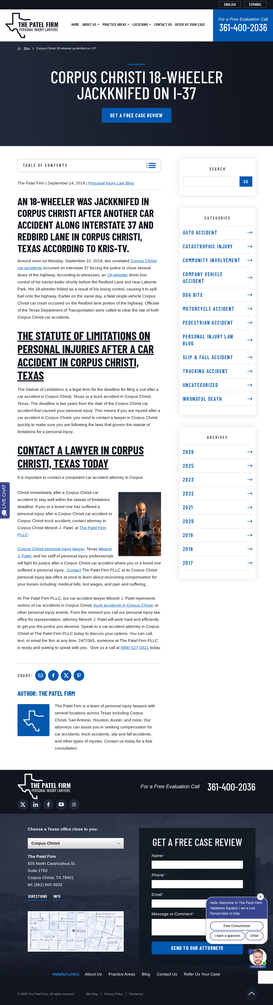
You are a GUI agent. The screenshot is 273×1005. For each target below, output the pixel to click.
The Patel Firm (57, 693)
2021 (188, 507)
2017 (188, 563)
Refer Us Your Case (190, 24)
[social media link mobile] (22, 804)
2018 (188, 549)
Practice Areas (115, 24)
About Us (89, 24)
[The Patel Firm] (31, 25)
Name (158, 855)
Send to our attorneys (197, 948)
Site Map (92, 994)
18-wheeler (117, 275)
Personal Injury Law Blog (111, 183)
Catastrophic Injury (208, 246)
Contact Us (163, 24)
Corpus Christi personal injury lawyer (50, 549)
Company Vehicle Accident (203, 277)
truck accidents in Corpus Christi (123, 605)
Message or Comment (173, 914)
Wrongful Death (202, 399)
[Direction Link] (76, 931)
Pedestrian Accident (208, 322)
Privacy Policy (113, 994)
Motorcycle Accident (209, 309)
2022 (188, 493)
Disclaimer (136, 994)
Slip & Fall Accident (208, 357)
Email (157, 894)
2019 (188, 535)
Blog (27, 48)
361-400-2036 (243, 27)
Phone (158, 875)
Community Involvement (212, 260)
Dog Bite (193, 295)
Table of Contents (45, 165)
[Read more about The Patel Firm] (33, 706)
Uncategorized (200, 385)
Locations (140, 24)
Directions (37, 896)
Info (57, 896)
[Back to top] (251, 993)
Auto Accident (200, 232)
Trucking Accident (205, 371)
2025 (188, 466)
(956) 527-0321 (135, 647)
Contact (74, 570)
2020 (188, 521)
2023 (188, 479)
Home (75, 24)
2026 (188, 452)
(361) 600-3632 (48, 884)
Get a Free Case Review (136, 115)
